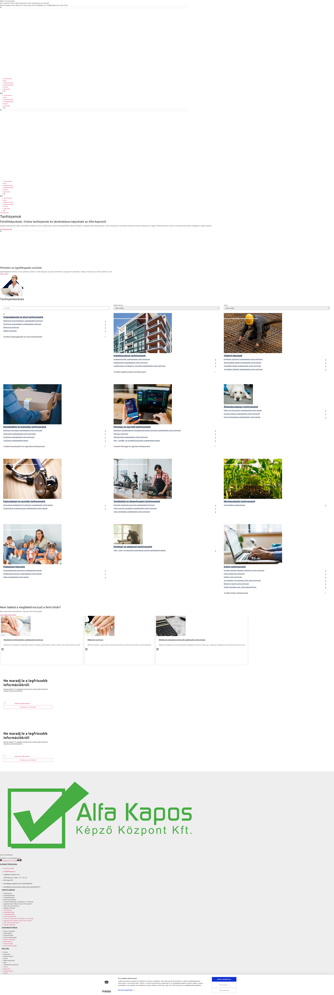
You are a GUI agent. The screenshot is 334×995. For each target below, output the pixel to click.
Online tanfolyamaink (235, 566)
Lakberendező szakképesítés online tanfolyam (131, 363)
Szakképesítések (9, 895)
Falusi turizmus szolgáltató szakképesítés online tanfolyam (135, 508)
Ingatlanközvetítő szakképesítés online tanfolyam (132, 359)
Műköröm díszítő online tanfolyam (236, 584)
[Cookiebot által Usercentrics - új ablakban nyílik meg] (106, 991)
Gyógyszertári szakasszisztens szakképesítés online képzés (25, 508)
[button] (167, 93)
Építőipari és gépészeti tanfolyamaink (133, 546)
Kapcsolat (6, 89)
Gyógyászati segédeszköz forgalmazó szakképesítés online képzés (28, 505)
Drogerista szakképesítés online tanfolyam (19, 437)
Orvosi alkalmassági (10, 937)
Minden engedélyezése (224, 979)
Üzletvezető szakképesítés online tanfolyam (19, 434)
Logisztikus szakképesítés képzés (15, 440)
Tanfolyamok (7, 78)
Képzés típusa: (118, 305)
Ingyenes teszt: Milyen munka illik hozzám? (17, 904)
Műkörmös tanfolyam (11, 327)
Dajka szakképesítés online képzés (16, 577)
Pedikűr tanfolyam (10, 331)
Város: (226, 305)
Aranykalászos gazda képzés (234, 505)
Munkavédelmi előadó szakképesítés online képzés (242, 363)
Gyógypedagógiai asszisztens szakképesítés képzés (22, 570)
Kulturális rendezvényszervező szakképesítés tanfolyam (134, 505)
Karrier (5, 958)
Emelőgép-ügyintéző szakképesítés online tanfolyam (243, 359)
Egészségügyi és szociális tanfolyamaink (24, 501)
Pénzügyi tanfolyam (121, 434)
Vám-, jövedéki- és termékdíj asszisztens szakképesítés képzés (137, 440)
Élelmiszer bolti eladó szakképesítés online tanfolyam (22, 430)
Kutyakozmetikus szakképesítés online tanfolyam (242, 414)
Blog (4, 81)
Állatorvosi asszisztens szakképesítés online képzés (243, 410)
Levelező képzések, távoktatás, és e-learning (18, 902)
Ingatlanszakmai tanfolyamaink (130, 355)
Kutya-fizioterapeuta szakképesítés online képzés (242, 417)
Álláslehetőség (8, 85)
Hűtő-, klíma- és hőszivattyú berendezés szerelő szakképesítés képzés (140, 550)
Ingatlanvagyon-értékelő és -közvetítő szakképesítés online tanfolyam (140, 366)
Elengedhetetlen (224, 990)
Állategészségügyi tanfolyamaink (241, 406)
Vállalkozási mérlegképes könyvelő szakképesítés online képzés (182, 640)
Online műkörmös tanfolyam (234, 574)
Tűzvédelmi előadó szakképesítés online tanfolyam (242, 366)
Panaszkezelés (8, 935)
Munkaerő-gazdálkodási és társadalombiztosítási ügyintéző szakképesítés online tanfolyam (147, 430)
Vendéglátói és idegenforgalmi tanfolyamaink (137, 501)
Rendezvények (8, 83)
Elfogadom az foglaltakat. (21, 703)
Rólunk (5, 87)
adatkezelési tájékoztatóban (22, 703)
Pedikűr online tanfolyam (233, 577)
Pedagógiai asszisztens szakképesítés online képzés (22, 574)
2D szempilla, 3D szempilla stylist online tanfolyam (242, 580)
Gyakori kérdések (9, 931)
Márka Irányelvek (9, 960)
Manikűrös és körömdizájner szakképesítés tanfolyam (23, 321)
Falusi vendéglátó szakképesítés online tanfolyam (132, 512)
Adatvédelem (7, 933)
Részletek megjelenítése (125, 990)
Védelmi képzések (233, 355)
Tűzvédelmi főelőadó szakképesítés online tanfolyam (243, 369)
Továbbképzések (9, 897)
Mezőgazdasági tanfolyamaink (239, 501)
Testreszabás (223, 985)
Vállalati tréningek (9, 908)
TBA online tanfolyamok (11, 906)
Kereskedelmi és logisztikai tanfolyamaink (24, 427)
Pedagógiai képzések (14, 566)
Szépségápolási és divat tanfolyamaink (23, 317)
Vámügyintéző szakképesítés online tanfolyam (131, 437)
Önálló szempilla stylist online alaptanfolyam (240, 587)
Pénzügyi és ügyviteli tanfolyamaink (132, 427)
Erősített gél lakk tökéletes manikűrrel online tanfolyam (244, 570)
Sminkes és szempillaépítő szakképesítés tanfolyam (22, 324)
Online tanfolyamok (9, 900)
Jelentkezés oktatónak (10, 965)
